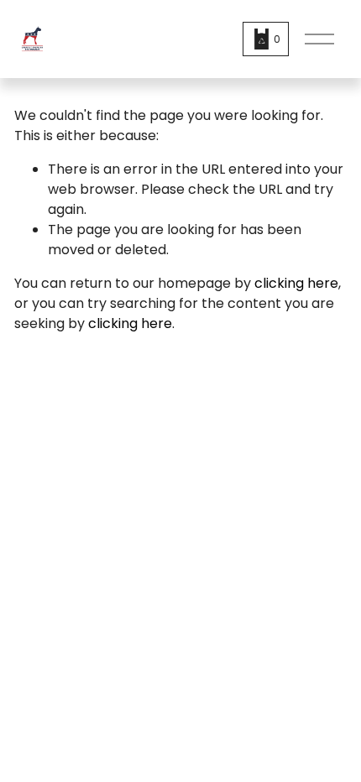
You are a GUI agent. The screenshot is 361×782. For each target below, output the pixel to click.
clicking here (296, 283)
